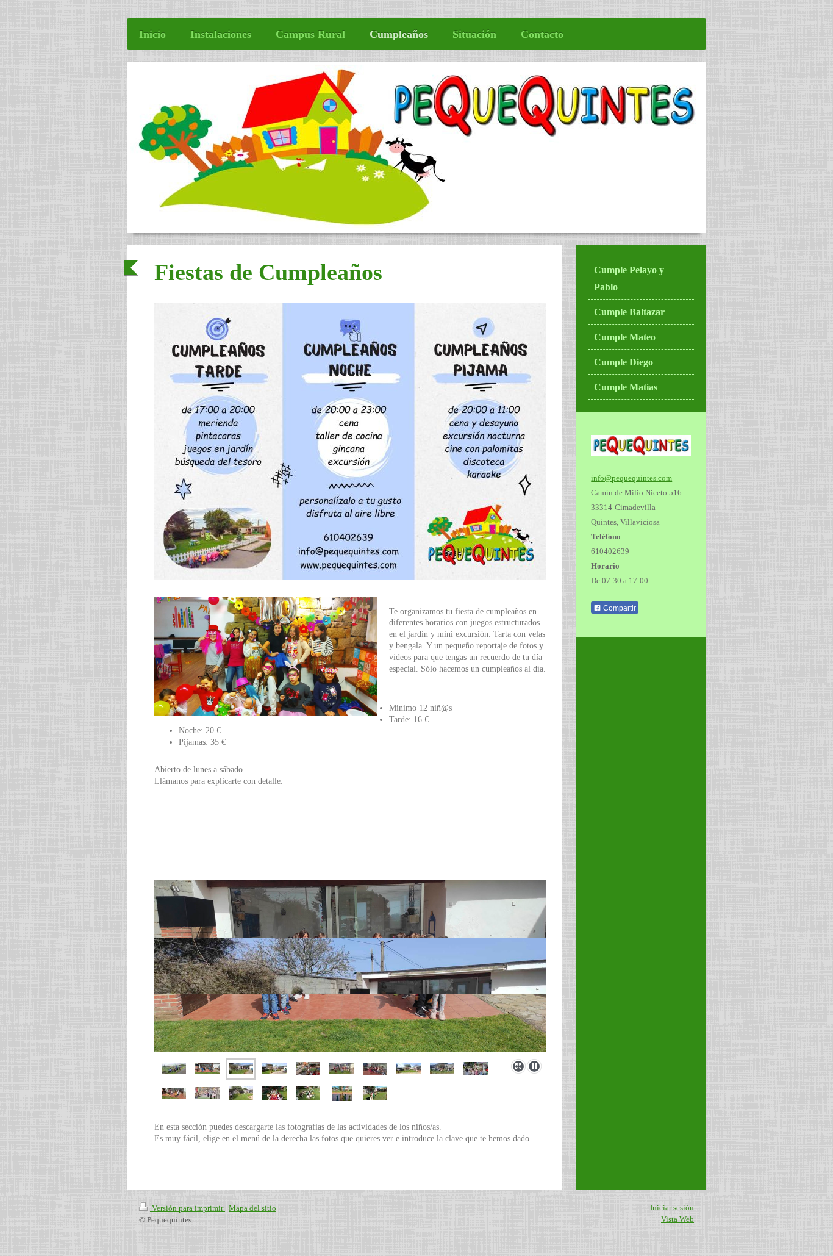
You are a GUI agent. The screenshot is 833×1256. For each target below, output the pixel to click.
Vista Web (677, 1219)
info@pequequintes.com (631, 478)
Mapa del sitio (252, 1208)
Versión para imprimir (187, 1208)
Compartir (618, 608)
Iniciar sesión (672, 1207)
